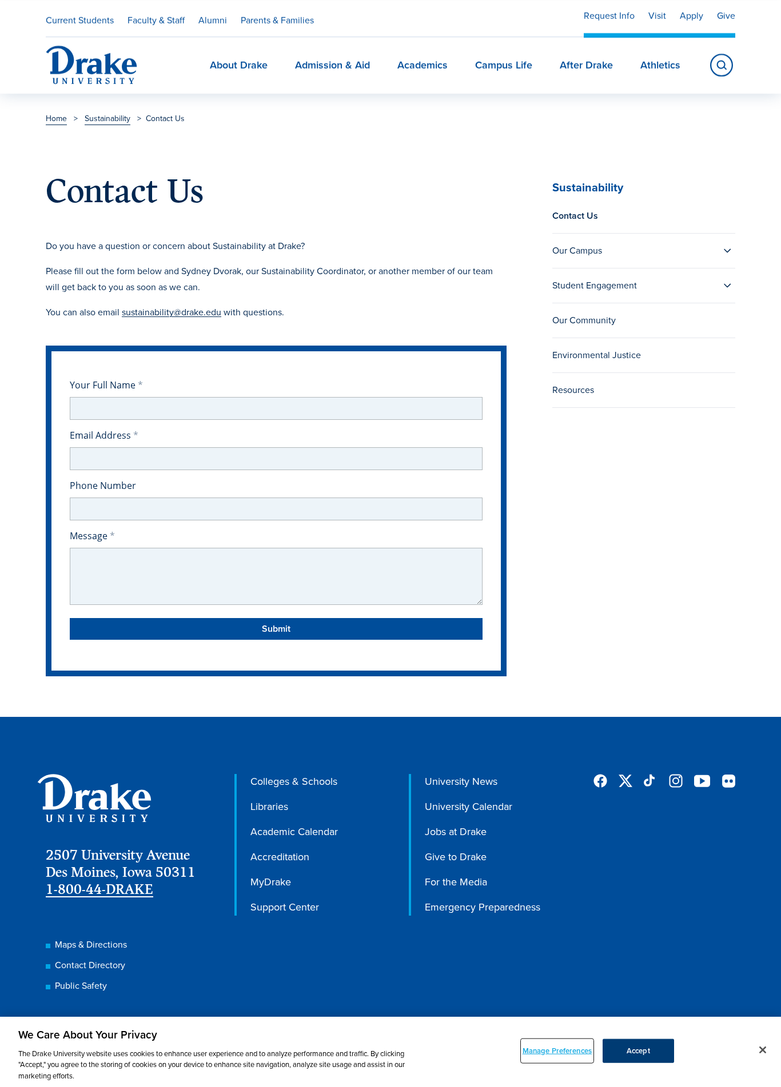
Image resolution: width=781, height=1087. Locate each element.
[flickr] (728, 781)
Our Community (584, 320)
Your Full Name (104, 385)
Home (56, 119)
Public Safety (81, 985)
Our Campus (577, 250)
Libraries (269, 806)
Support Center (284, 907)
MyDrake (270, 882)
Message (90, 536)
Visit (657, 15)
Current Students (80, 20)
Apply (691, 15)
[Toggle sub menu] (727, 250)
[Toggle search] (721, 65)
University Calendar (468, 806)
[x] (625, 781)
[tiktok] (651, 781)
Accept (638, 1050)
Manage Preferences (557, 1050)
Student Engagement (594, 285)
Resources (573, 389)
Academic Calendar (294, 831)
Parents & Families (277, 20)
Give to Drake (456, 856)
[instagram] (676, 781)
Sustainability (107, 119)
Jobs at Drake (456, 831)
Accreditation (279, 856)
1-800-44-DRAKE (99, 889)
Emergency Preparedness (482, 907)
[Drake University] (91, 65)
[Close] (762, 1049)
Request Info (609, 15)
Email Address (101, 435)
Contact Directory (90, 965)
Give (726, 15)
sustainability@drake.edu (171, 312)
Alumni (212, 20)
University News (461, 781)
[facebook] (600, 781)
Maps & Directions (91, 944)
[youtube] (702, 781)
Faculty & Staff (156, 20)
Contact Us (575, 215)
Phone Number (103, 485)
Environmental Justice (596, 355)
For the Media (456, 882)
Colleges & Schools (293, 781)
